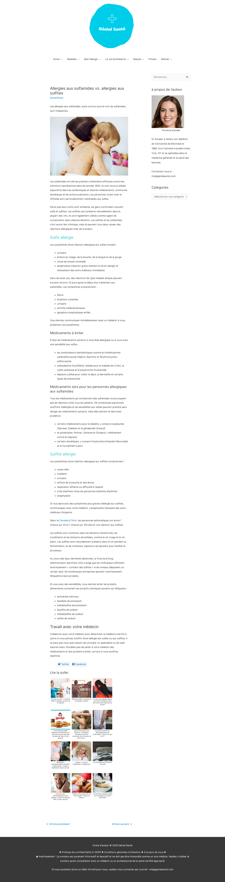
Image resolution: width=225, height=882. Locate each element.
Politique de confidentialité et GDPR (81, 852)
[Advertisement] (171, 255)
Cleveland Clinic (68, 520)
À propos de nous (153, 852)
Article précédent (58, 824)
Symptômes (56, 97)
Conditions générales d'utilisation (122, 852)
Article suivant (122, 824)
